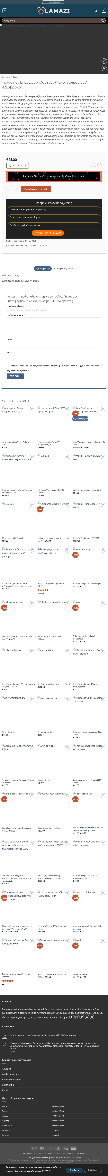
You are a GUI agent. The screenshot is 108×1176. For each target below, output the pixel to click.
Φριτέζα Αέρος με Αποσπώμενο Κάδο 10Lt (89, 443)
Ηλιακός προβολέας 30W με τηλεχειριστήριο (85, 876)
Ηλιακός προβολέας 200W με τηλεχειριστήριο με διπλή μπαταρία (17, 584)
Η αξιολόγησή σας (16, 315)
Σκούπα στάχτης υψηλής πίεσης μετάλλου (16, 975)
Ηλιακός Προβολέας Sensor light (87, 583)
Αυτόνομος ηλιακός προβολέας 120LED (15, 443)
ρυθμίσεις (46, 1170)
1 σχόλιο (17, 1051)
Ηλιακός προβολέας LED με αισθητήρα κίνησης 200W (49, 876)
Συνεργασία (8, 1084)
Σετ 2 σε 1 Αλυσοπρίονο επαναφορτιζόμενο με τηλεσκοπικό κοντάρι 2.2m (17, 878)
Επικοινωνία (81, 1153)
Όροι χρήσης (27, 1153)
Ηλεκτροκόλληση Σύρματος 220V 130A (87, 733)
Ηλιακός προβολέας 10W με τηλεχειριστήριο (85, 685)
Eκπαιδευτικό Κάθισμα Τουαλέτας (16, 828)
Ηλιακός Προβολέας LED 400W (86, 538)
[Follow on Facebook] (71, 1017)
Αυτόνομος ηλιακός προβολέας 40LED (51, 584)
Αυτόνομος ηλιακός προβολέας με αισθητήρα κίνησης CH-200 (88, 828)
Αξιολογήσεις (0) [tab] (42, 268)
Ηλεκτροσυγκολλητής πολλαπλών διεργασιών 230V (17, 491)
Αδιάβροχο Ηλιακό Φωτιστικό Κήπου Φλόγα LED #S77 (18, 781)
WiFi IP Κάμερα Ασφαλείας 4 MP (87, 490)
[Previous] (5, 49)
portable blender (80, 974)
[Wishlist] (104, 68)
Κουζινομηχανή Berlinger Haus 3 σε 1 (54, 684)
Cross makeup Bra (45, 732)
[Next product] (94, 165)
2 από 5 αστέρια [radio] (12, 310)
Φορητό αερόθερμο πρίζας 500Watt (17, 636)
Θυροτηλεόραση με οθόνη (49, 828)
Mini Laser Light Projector (13, 538)
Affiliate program (10, 1074)
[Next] (102, 49)
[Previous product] (99, 165)
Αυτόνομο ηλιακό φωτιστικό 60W (52, 974)
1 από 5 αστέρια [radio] (7, 310)
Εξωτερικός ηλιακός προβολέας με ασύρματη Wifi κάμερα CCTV (17, 927)
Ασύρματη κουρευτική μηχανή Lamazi (54, 538)
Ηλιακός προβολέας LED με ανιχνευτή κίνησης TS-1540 (18, 685)
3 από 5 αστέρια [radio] (19, 310)
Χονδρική (7, 1068)
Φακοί (15, 77)
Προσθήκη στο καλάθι (36, 189)
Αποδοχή (74, 1170)
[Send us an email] (87, 1017)
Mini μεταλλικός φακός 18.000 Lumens (51, 491)
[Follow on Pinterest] (92, 1017)
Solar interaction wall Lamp (49, 636)
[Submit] (102, 20)
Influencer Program (11, 1079)
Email (10, 352)
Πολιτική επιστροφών (43, 1153)
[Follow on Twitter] (81, 1017)
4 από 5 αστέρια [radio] (29, 310)
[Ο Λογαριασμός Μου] (96, 11)
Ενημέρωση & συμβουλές (63, 1153)
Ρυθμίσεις (93, 1170)
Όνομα (10, 339)
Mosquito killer (8, 732)
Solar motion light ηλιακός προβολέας (84, 637)
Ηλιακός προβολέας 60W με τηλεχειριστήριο (50, 443)
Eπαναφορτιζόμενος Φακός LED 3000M (87, 781)
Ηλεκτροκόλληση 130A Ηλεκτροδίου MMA (53, 927)
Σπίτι (39, 245)
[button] (4, 10)
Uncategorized (22, 245)
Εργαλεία (6, 77)
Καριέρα (6, 1090)
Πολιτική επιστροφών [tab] (63, 268)
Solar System (43, 780)
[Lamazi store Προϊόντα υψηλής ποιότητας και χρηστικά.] (54, 11)
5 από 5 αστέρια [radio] (40, 310)
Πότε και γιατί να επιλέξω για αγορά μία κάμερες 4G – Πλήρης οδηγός (42, 1035)
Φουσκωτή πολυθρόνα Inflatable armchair (87, 927)
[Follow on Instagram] (76, 1017)
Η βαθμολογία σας (16, 306)
